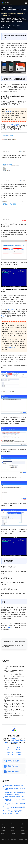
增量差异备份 (19, 752)
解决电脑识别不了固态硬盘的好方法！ (14, 786)
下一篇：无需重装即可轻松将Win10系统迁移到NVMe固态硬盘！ (12, 646)
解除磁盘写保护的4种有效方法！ (13, 713)
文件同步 (18, 747)
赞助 (23, 827)
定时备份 (18, 749)
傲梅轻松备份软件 (13, 761)
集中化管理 (18, 754)
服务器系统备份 (15, 740)
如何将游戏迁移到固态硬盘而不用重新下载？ (14, 707)
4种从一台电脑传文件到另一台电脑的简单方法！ (14, 697)
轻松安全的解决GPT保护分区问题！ (14, 684)
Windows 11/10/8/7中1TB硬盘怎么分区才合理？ (14, 701)
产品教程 (13, 833)
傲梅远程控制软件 (13, 771)
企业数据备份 (13, 739)
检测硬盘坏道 (10, 627)
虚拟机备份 (10, 754)
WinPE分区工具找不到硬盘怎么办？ (13, 811)
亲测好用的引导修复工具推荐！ (12, 813)
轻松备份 (3, 830)
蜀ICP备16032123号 (22, 839)
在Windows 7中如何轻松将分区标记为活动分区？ (15, 804)
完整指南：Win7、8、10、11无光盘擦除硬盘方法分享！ (15, 800)
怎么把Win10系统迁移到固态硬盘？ (13, 694)
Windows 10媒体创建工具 (12, 125)
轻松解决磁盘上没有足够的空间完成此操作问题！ (14, 716)
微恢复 (2, 833)
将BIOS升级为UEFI (12, 347)
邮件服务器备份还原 (13, 742)
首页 (4, 8)
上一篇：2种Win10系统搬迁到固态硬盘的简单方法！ (14, 641)
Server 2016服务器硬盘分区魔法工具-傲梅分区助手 (15, 807)
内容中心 (10, 8)
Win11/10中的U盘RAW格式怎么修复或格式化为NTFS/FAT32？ (14, 681)
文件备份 (9, 747)
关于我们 (13, 827)
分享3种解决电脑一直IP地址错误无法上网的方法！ (15, 789)
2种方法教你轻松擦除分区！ (12, 678)
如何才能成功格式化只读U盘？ (12, 794)
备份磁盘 (8, 111)
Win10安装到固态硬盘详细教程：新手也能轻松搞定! (13, 9)
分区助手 (3, 827)
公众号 (23, 833)
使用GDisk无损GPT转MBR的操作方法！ (14, 797)
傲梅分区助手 (11, 310)
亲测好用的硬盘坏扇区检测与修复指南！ (14, 687)
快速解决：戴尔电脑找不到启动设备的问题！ (14, 710)
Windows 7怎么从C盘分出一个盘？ (13, 674)
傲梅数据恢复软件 (13, 766)
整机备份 (9, 749)
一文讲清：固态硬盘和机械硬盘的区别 (14, 676)
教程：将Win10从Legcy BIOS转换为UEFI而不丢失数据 (14, 671)
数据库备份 (10, 752)
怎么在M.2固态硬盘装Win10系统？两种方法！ (14, 667)
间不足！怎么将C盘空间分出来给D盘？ (14, 704)
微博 (23, 830)
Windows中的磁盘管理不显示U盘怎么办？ (15, 792)
